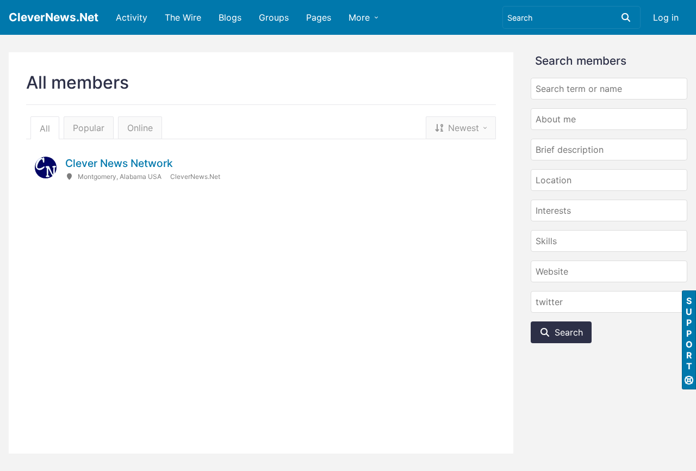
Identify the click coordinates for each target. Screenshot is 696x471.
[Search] (626, 17)
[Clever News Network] (46, 167)
